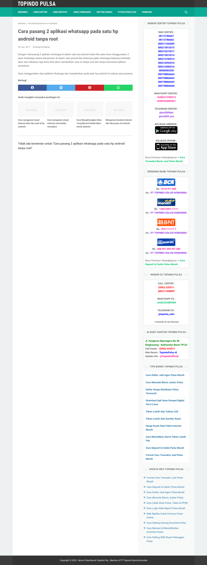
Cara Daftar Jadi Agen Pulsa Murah (165, 375)
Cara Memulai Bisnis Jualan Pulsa (164, 382)
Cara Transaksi (82, 12)
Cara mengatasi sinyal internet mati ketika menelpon (58, 123)
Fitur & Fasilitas (127, 12)
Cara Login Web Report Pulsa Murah (166, 508)
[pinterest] (89, 88)
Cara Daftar (40, 12)
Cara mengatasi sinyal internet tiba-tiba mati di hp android (31, 123)
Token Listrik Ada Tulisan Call (162, 411)
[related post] (31, 109)
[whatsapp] (118, 88)
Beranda (23, 12)
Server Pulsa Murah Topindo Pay (93, 560)
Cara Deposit (60, 12)
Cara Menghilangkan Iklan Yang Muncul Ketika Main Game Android (89, 123)
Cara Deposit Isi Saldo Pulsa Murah (165, 447)
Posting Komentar (41, 47)
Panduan (147, 12)
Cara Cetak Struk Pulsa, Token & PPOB (167, 502)
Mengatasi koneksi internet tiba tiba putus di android (119, 121)
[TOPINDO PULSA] (39, 4)
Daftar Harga (104, 12)
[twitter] (61, 88)
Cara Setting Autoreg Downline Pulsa (166, 522)
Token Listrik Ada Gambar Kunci (163, 418)
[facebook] (32, 88)
